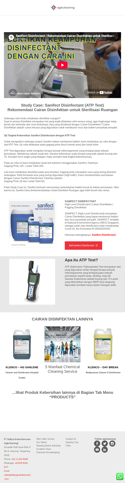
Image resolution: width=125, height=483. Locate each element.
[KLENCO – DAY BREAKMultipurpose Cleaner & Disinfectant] (103, 344)
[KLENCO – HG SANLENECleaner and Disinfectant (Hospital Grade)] (22, 344)
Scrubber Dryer (43, 449)
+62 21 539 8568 (19, 459)
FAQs (68, 445)
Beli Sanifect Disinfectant (81, 245)
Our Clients (41, 442)
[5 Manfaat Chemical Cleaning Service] (62, 344)
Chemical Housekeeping (48, 452)
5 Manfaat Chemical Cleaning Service (62, 369)
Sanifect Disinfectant (104, 235)
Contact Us (71, 439)
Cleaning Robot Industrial (48, 445)
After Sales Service (45, 439)
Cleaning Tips (72, 442)
